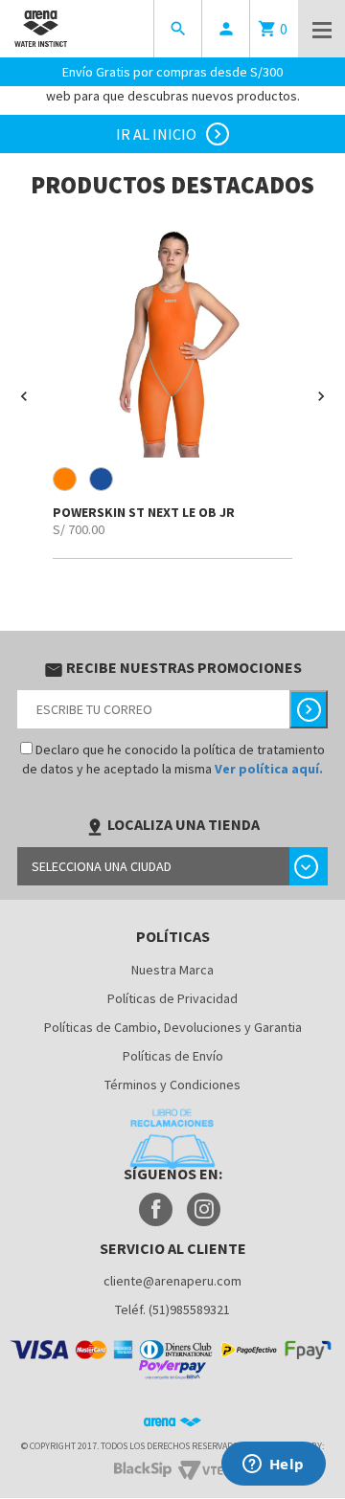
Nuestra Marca (172, 969)
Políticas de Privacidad (172, 998)
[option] (172, 388)
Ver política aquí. (269, 768)
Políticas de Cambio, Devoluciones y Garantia (173, 1027)
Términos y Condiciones (172, 1084)
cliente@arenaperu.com (173, 1280)
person (226, 28)
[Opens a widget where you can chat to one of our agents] (273, 1465)
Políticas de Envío (173, 1055)
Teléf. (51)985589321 (172, 1309)
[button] (24, 396)
